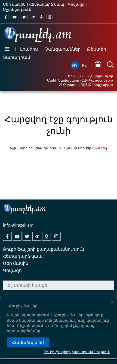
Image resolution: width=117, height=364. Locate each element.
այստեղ (99, 148)
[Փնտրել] (110, 65)
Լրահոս (29, 49)
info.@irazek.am (18, 225)
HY (75, 65)
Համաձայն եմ (28, 342)
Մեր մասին (14, 4)
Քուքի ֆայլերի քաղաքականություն (77, 351)
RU (85, 65)
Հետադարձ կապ (46, 4)
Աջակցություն (17, 9)
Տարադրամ (16, 57)
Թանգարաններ (62, 49)
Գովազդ (76, 4)
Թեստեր (96, 49)
